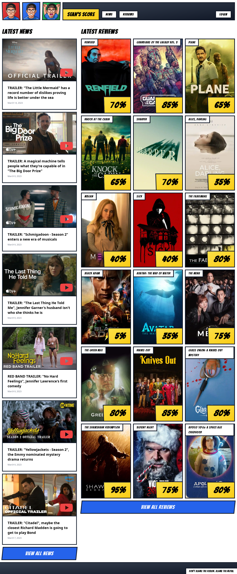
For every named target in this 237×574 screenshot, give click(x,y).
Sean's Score (81, 14)
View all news (39, 553)
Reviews (128, 14)
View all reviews (158, 507)
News (109, 14)
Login (223, 14)
